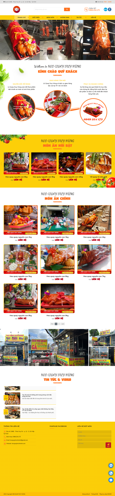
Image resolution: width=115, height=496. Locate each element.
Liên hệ (93, 17)
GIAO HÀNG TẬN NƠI (57, 80)
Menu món (50, 17)
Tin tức (79, 17)
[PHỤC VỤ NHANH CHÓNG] (93, 112)
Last (63, 324)
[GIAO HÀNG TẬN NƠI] (57, 104)
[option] (22, 102)
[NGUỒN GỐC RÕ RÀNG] (21, 107)
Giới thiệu (36, 17)
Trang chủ (22, 17)
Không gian (64, 17)
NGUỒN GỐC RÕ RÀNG (21, 84)
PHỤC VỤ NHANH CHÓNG (93, 84)
